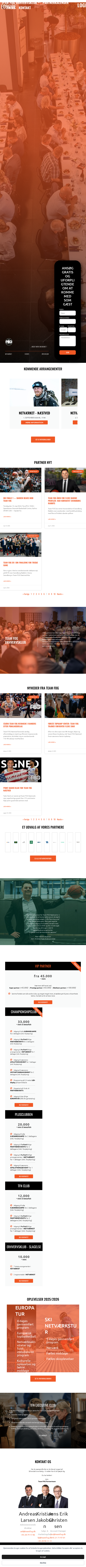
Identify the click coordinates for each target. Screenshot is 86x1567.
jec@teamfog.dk (58, 1534)
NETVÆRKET (8, 354)
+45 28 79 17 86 (28, 1534)
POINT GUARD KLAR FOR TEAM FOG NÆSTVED (17, 789)
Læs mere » (7, 517)
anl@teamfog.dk (27, 1531)
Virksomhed (64, 318)
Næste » (60, 594)
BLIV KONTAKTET (43, 1002)
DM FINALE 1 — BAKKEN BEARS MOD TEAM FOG (18, 499)
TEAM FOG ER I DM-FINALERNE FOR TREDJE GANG (20, 564)
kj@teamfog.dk (45, 1537)
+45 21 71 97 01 (58, 1537)
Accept (43, 1557)
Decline (43, 1563)
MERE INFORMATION (34, 422)
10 (54, 594)
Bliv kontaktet (24, 1176)
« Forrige (26, 594)
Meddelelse (64, 334)
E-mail (61, 326)
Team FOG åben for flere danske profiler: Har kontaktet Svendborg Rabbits (64, 501)
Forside (8, 6)
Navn (61, 309)
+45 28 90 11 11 (45, 1541)
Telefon (71, 326)
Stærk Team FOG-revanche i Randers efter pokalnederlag (19, 725)
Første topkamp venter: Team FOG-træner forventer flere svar (63, 725)
